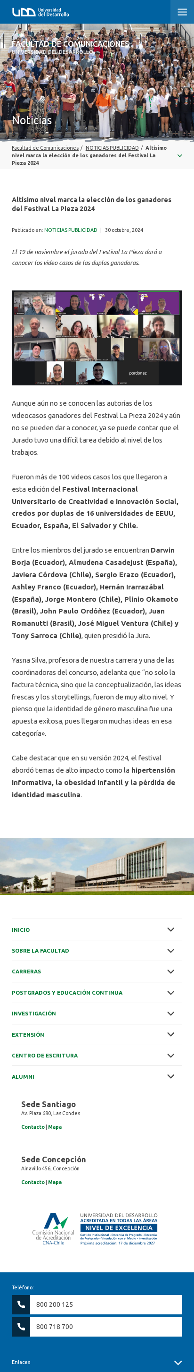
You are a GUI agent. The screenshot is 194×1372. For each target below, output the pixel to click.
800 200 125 (54, 1304)
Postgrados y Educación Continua (67, 992)
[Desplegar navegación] (97, 155)
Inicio (21, 930)
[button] (182, 12)
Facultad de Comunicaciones (70, 47)
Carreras (26, 971)
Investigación (34, 1013)
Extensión (28, 1034)
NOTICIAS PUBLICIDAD (70, 230)
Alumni (23, 1077)
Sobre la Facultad (40, 950)
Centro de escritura (45, 1055)
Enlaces (21, 1362)
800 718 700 (54, 1326)
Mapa (55, 1127)
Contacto (33, 1127)
